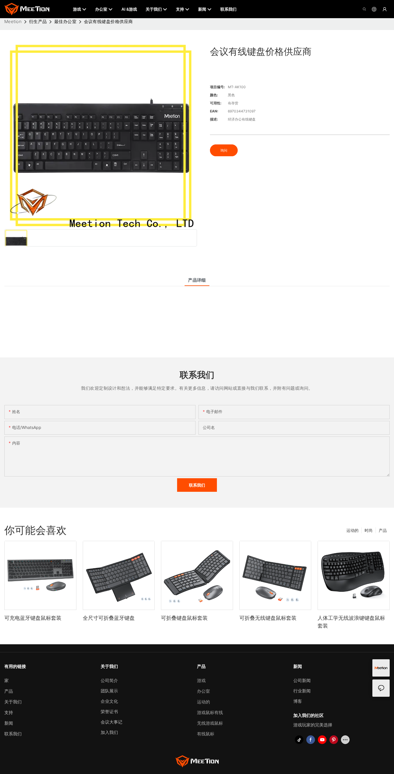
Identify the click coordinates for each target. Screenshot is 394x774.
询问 (223, 150)
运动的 (352, 530)
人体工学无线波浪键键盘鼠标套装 (351, 622)
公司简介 (109, 680)
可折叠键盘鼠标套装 (184, 618)
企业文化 (109, 701)
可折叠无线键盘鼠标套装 (268, 618)
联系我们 (13, 734)
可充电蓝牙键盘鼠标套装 (32, 618)
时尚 (369, 530)
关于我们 (13, 702)
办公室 (203, 691)
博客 (297, 701)
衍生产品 (38, 21)
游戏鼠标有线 (210, 712)
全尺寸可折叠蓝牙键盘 (109, 618)
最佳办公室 (65, 21)
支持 (8, 712)
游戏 (201, 680)
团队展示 (109, 691)
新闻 (8, 723)
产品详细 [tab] (197, 280)
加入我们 (109, 732)
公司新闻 (302, 680)
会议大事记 (111, 722)
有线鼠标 (205, 734)
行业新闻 (302, 691)
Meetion (13, 21)
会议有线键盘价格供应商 (108, 21)
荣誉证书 (109, 711)
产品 (383, 530)
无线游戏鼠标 (210, 723)
